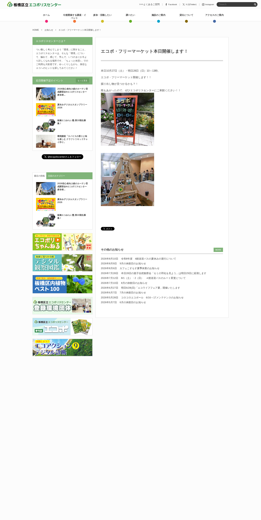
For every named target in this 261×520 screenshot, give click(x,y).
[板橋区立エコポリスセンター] (34, 4)
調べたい (130, 15)
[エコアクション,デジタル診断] (62, 354)
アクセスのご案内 (214, 15)
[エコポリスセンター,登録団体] (62, 312)
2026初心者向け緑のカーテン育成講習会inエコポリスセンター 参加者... (73, 92)
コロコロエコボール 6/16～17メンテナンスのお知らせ (152, 297)
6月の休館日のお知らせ (133, 302)
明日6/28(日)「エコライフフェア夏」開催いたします (150, 287)
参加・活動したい (102, 15)
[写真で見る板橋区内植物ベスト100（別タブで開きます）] (62, 291)
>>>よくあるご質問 (149, 4)
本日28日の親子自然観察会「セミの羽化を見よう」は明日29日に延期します (163, 273)
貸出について (186, 15)
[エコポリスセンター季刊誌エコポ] (62, 333)
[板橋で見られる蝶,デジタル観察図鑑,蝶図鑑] (62, 269)
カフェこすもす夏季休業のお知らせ (139, 268)
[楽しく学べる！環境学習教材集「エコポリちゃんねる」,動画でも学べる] (62, 248)
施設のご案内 (158, 15)
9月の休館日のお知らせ (133, 263)
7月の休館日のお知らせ (133, 292)
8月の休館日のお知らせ (134, 283)
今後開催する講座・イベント (74, 16)
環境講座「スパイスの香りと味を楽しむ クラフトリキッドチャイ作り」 (72, 139)
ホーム (46, 15)
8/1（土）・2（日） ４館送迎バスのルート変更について (153, 278)
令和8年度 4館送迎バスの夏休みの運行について (148, 258)
